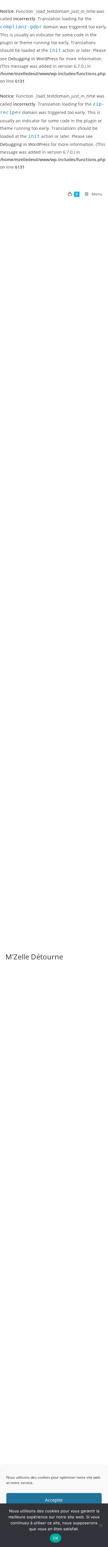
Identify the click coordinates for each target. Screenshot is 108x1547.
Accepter (54, 1500)
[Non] (101, 1525)
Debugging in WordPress (33, 58)
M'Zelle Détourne (34, 957)
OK (55, 1538)
